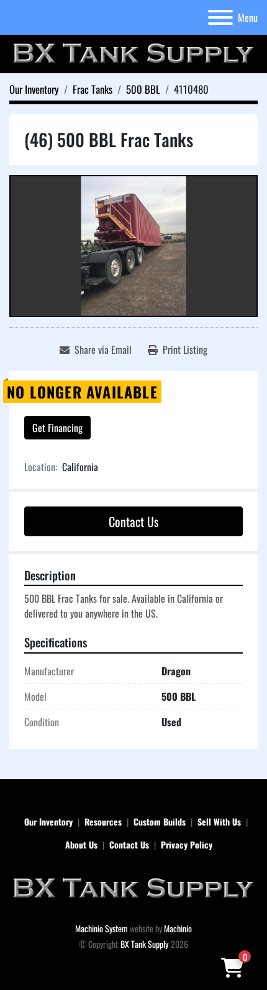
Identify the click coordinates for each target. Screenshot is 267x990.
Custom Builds (160, 821)
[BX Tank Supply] (133, 887)
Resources (103, 821)
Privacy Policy (186, 844)
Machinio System (101, 928)
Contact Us (133, 521)
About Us (81, 844)
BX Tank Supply (144, 943)
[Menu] (220, 17)
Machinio (178, 928)
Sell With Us (219, 821)
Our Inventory (48, 821)
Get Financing (57, 427)
